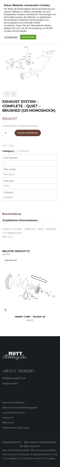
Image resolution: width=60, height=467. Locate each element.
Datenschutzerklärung (13, 402)
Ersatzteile (23, 151)
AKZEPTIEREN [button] (28, 37)
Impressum (8, 417)
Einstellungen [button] (11, 37)
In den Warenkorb (28, 133)
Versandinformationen (13, 412)
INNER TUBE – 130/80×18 (30, 316)
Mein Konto (8, 422)
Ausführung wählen (5, 310)
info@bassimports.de (14, 378)
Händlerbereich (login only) (15, 427)
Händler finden (10, 383)
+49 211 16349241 (18, 371)
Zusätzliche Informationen (20, 220)
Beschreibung (11, 213)
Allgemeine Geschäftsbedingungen (19, 407)
